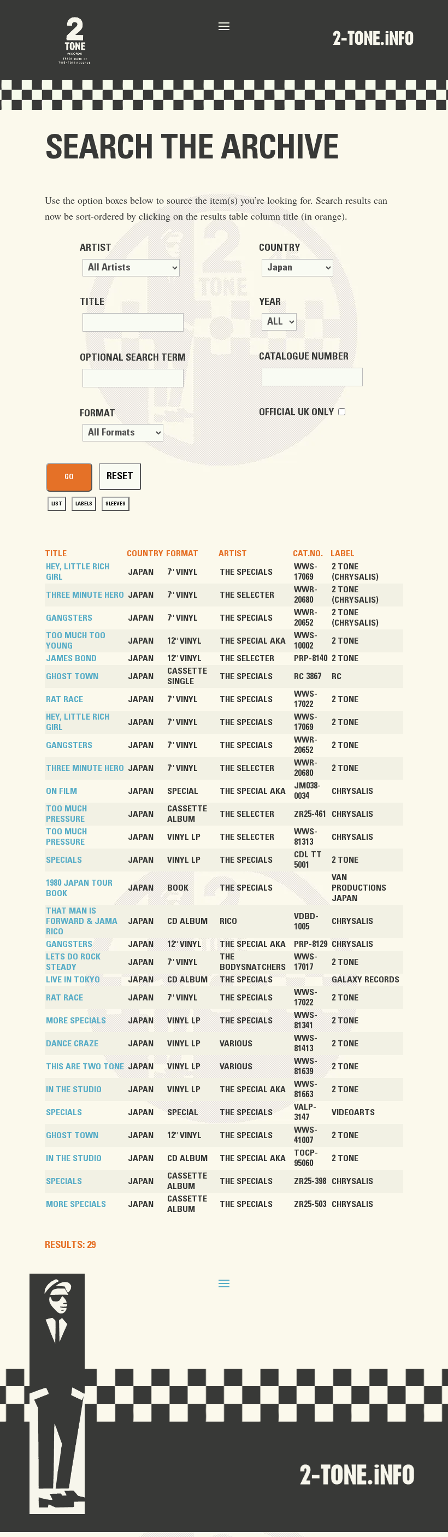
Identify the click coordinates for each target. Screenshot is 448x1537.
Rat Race (64, 699)
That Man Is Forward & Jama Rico (81, 921)
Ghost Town (72, 676)
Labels (83, 504)
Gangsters (69, 618)
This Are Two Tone (85, 1066)
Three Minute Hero (85, 595)
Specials (64, 860)
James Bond (71, 658)
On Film (61, 791)
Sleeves (115, 504)
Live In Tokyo (73, 979)
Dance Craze (72, 1043)
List (56, 504)
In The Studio (74, 1089)
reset (120, 476)
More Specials (76, 1020)
